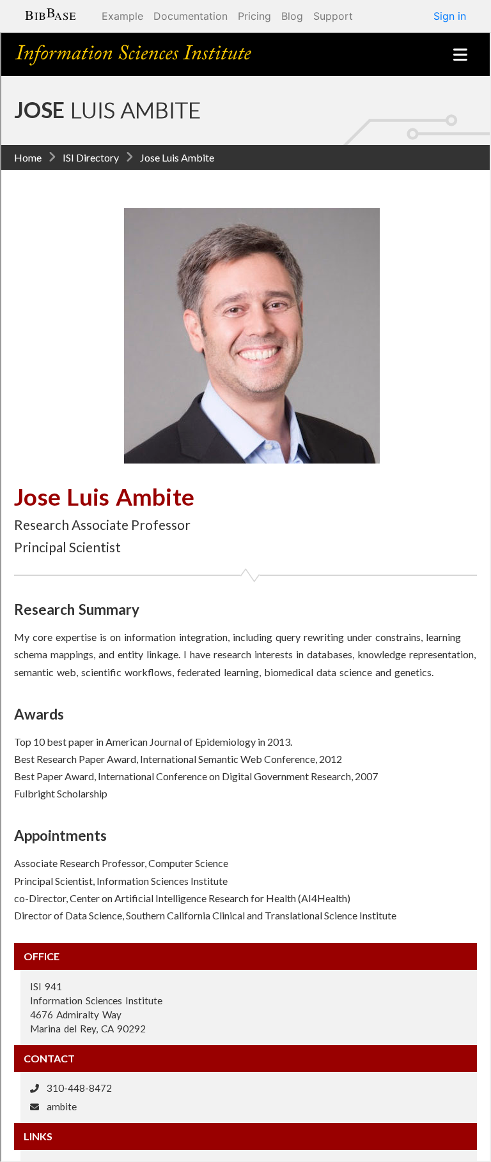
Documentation (190, 16)
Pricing (254, 16)
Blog (292, 16)
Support (333, 16)
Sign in (449, 16)
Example (122, 16)
